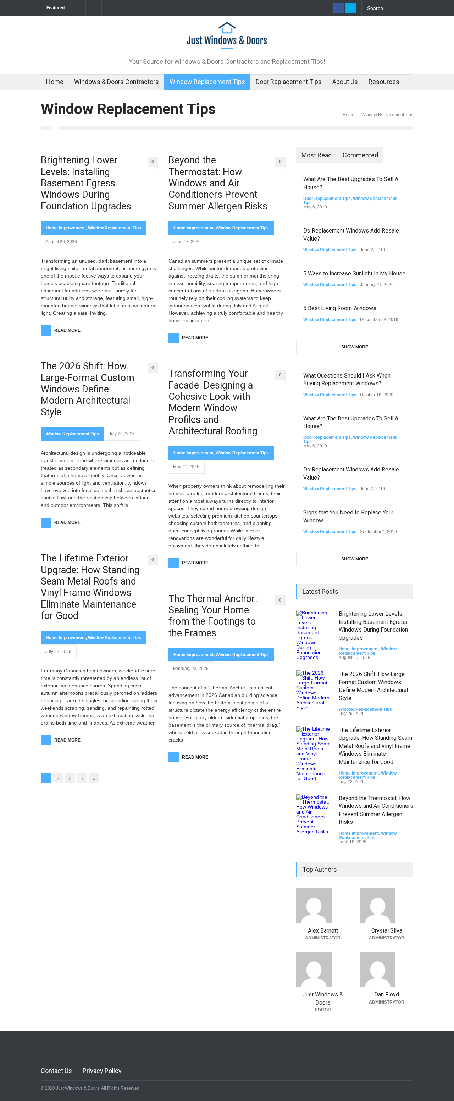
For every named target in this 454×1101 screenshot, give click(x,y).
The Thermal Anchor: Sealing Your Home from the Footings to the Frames (212, 616)
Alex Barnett (323, 930)
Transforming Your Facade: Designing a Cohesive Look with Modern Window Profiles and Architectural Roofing (213, 402)
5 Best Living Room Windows (339, 308)
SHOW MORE (354, 347)
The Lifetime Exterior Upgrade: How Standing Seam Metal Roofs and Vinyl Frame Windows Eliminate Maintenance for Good (90, 587)
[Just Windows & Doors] (227, 40)
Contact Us (56, 1070)
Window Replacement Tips (207, 81)
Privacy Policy (102, 1070)
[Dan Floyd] (386, 969)
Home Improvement (66, 227)
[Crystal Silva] (386, 905)
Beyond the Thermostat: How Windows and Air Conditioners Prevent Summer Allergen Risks (217, 183)
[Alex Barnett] (322, 905)
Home (54, 81)
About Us (345, 81)
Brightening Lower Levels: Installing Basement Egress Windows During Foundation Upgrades (86, 183)
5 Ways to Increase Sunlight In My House (354, 273)
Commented (360, 155)
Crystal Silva (386, 930)
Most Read (316, 155)
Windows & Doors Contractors (116, 81)
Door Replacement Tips (289, 81)
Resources (384, 81)
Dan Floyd (386, 994)
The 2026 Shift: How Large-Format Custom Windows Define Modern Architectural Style (87, 389)
